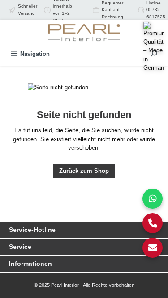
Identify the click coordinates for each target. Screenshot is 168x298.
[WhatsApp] (152, 199)
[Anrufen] (152, 223)
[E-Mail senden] (152, 248)
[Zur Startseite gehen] (84, 33)
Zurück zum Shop (84, 171)
